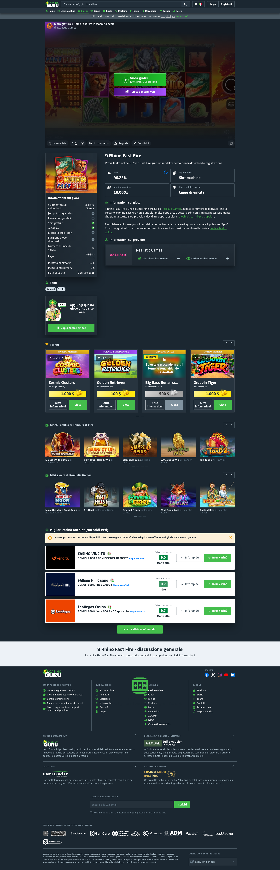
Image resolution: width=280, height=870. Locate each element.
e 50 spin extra (108, 611)
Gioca (78, 404)
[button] (141, 143)
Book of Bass (213, 511)
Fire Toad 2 (213, 460)
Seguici (209, 670)
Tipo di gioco (186, 172)
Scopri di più (168, 16)
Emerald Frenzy (137, 511)
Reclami (122, 10)
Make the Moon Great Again (62, 511)
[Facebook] (207, 675)
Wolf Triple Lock (176, 511)
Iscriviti (182, 804)
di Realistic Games (65, 27)
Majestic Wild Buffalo (58, 461)
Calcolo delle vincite (190, 187)
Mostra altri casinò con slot (140, 629)
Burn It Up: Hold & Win (98, 461)
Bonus (96, 10)
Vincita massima (122, 187)
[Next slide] (232, 343)
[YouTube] (226, 675)
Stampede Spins (136, 461)
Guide (109, 10)
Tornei (166, 10)
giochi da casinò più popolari (196, 216)
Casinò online (68, 10)
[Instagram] (220, 675)
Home (52, 10)
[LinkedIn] (233, 675)
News (179, 10)
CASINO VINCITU (92, 553)
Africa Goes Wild (176, 461)
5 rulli (61, 289)
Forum (136, 10)
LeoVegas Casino (92, 607)
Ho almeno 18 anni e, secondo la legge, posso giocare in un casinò (130, 812)
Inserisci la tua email (102, 802)
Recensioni (151, 10)
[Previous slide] (226, 343)
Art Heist (99, 510)
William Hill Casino (93, 580)
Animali (51, 289)
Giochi (84, 10)
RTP (116, 172)
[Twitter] (213, 675)
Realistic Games (171, 209)
